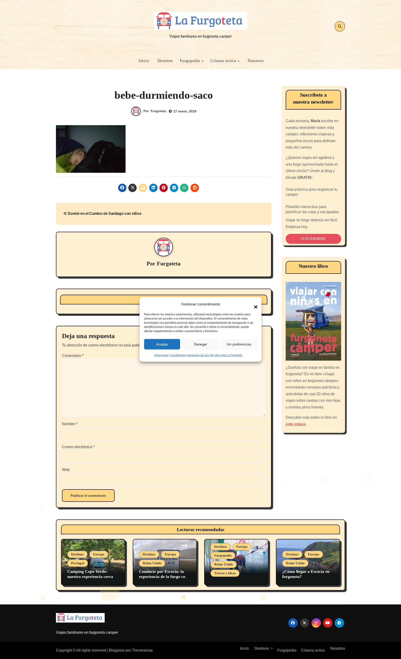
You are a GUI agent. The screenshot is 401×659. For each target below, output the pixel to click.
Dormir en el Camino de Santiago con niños (104, 213)
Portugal (77, 563)
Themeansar (142, 650)
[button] (253, 304)
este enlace (296, 424)
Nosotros (255, 60)
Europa (98, 554)
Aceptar (162, 344)
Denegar (200, 344)
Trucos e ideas (225, 573)
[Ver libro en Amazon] (313, 321)
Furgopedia (190, 60)
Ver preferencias (238, 344)
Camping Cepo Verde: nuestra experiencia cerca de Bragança (92, 576)
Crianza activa (223, 60)
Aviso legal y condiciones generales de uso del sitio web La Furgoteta (198, 355)
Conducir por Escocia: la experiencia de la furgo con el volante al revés (163, 576)
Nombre (70, 424)
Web (66, 470)
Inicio (143, 60)
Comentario (73, 356)
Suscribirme (313, 239)
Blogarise (117, 650)
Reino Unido (152, 563)
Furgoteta (158, 111)
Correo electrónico (78, 447)
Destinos (164, 60)
